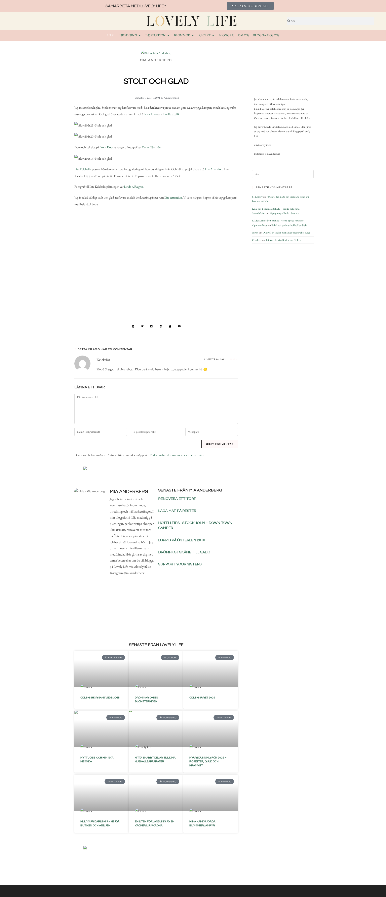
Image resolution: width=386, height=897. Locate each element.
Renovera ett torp (177, 499)
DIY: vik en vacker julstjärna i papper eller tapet (286, 232)
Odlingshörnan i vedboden (100, 697)
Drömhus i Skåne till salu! (184, 552)
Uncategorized (171, 97)
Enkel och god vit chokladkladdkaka (289, 225)
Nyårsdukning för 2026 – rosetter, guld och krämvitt (208, 761)
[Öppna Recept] (213, 35)
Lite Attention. (214, 169)
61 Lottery (257, 196)
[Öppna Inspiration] (168, 35)
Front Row (150, 114)
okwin (255, 232)
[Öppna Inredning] (139, 35)
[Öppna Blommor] (192, 35)
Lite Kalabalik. (171, 114)
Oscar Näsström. (152, 147)
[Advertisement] (156, 267)
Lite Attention (173, 197)
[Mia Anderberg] (274, 73)
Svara (234, 359)
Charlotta (257, 240)
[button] (133, 326)
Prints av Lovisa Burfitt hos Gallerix (283, 240)
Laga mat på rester (177, 511)
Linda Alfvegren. (134, 186)
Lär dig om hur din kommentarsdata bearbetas (176, 455)
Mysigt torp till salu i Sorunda (284, 213)
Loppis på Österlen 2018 (181, 540)
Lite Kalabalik (82, 169)
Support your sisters (180, 564)
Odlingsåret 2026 (202, 697)
